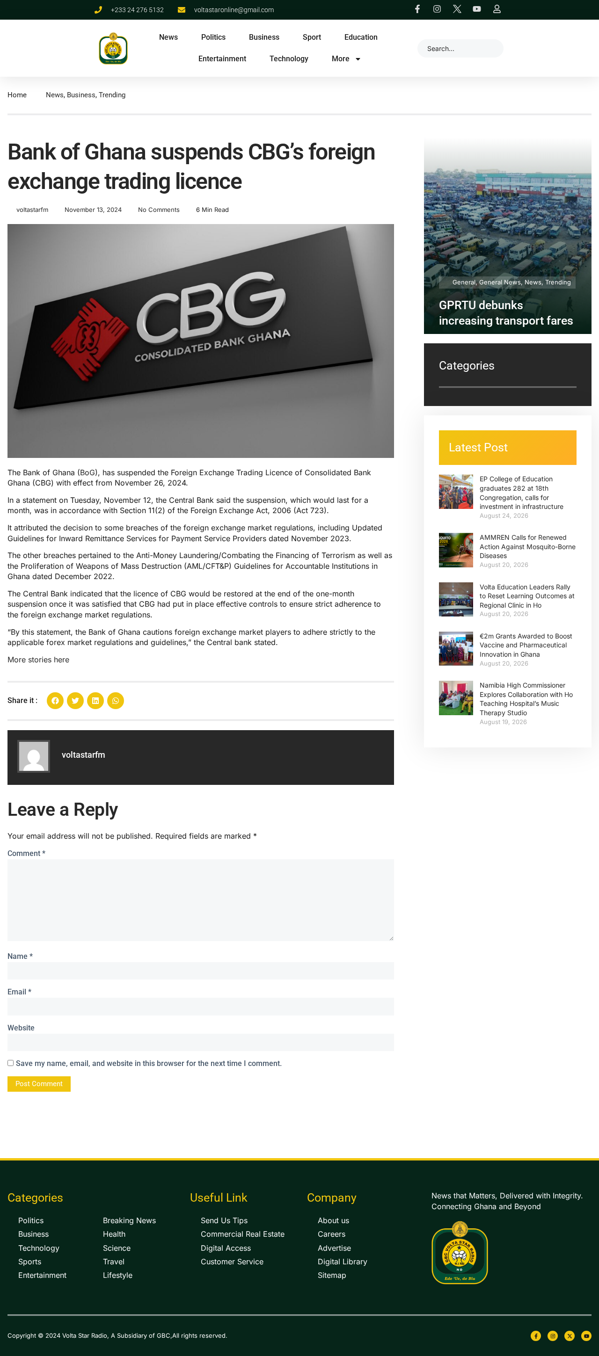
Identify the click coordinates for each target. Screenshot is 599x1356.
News (168, 37)
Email (19, 991)
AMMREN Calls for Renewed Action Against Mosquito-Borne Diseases (528, 546)
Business (264, 37)
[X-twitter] (569, 1336)
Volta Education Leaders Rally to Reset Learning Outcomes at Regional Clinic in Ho (527, 596)
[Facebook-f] (536, 1336)
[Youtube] (586, 1336)
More (341, 58)
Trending (112, 95)
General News (500, 282)
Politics (213, 37)
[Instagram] (553, 1336)
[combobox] (460, 48)
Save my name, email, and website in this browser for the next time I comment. (149, 1063)
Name (20, 956)
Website (21, 1027)
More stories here (38, 659)
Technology (289, 58)
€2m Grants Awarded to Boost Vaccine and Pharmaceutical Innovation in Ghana (526, 645)
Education (361, 37)
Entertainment (222, 58)
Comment (26, 853)
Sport (312, 37)
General (464, 282)
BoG (87, 472)
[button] (55, 700)
